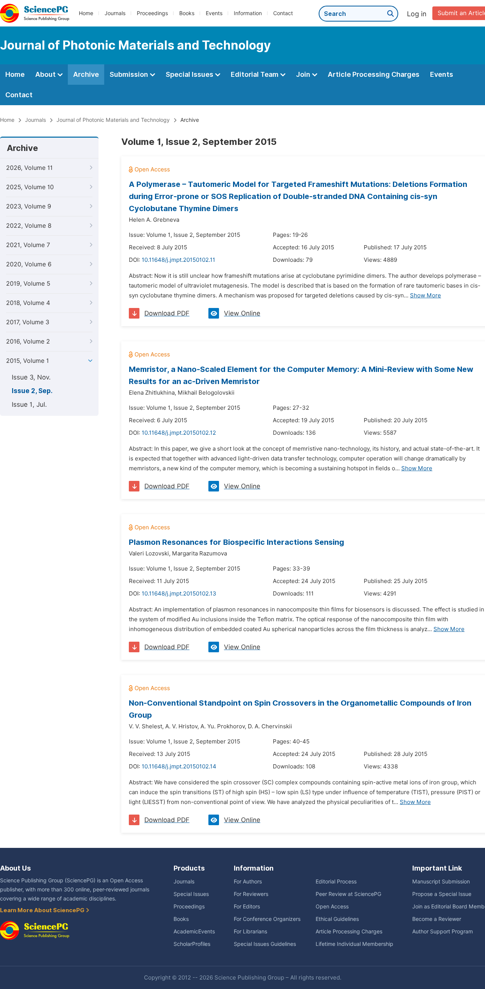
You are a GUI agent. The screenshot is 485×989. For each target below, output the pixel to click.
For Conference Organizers (267, 919)
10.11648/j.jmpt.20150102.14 (179, 766)
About (46, 74)
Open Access (332, 906)
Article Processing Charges (373, 74)
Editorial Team (255, 74)
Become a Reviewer (436, 919)
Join (304, 74)
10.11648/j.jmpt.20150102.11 (178, 260)
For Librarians (250, 931)
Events (214, 13)
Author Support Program (442, 931)
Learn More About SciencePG (43, 910)
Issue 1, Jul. (29, 404)
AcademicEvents (194, 931)
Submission (130, 74)
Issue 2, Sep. (32, 391)
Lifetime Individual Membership (354, 944)
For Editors (247, 906)
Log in (417, 14)
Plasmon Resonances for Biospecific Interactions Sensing (236, 542)
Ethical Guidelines (337, 919)
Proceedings (152, 13)
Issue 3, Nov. (31, 377)
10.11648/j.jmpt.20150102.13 (179, 593)
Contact (283, 13)
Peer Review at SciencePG (348, 894)
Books (186, 13)
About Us (15, 868)
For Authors (248, 882)
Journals (115, 13)
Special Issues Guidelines (265, 944)
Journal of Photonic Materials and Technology (113, 120)
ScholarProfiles (192, 944)
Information (248, 13)
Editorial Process (336, 882)
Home (86, 13)
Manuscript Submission (441, 882)
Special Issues (190, 74)
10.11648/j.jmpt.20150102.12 (179, 432)
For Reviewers (251, 894)
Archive (86, 74)
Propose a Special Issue (441, 894)
